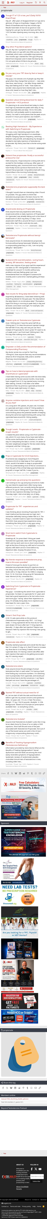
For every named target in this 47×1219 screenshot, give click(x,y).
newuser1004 (5, 1099)
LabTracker (9, 148)
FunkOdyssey (10, 250)
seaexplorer (9, 552)
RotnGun (9, 202)
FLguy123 (9, 497)
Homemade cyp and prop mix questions (23, 480)
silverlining (13, 1099)
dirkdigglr (9, 93)
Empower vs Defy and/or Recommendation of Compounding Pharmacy (25, 347)
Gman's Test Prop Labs (15, 615)
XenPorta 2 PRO (6, 1217)
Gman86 (8, 634)
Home (39, 1206)
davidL (8, 709)
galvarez (25, 1099)
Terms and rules (15, 1206)
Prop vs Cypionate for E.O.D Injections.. (22, 456)
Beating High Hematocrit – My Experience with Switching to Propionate (24, 127)
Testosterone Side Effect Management (25, 475)
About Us (28, 1200)
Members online (8, 1095)
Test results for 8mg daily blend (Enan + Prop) (25, 293)
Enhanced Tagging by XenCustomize (13, 1215)
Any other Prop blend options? (19, 46)
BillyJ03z (8, 361)
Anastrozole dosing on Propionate (20, 209)
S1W (7, 449)
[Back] (36, 2)
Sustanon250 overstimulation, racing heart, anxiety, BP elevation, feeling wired (25, 261)
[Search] (44, 2)
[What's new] (40, 2)
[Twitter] (36, 1170)
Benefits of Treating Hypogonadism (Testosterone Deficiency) (21, 743)
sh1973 (8, 659)
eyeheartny (9, 420)
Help (34, 1206)
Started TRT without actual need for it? (22, 692)
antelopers (9, 526)
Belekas (8, 282)
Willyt (7, 311)
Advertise (43, 1200)
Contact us (5, 1206)
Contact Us (35, 1200)
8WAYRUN (25, 1217)
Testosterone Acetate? (15, 719)
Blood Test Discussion (25, 151)
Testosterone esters (14, 666)
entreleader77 (10, 606)
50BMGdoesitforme (12, 37)
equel (7, 579)
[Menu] (3, 2)
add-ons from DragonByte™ (26, 1212)
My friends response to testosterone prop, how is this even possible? (24, 560)
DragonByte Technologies (9, 1214)
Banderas (9, 337)
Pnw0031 (9, 175)
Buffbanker (9, 226)
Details (19, 1214)
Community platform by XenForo (19, 1210)
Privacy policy (26, 1206)
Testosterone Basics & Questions (21, 42)
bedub (20, 1099)
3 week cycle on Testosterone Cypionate (23, 320)
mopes (8, 736)
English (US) (7, 1203)
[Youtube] (40, 1170)
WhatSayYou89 (10, 473)
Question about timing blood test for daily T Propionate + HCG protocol (24, 101)
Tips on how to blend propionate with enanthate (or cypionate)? (22, 372)
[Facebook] (31, 1170)
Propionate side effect (15, 642)
